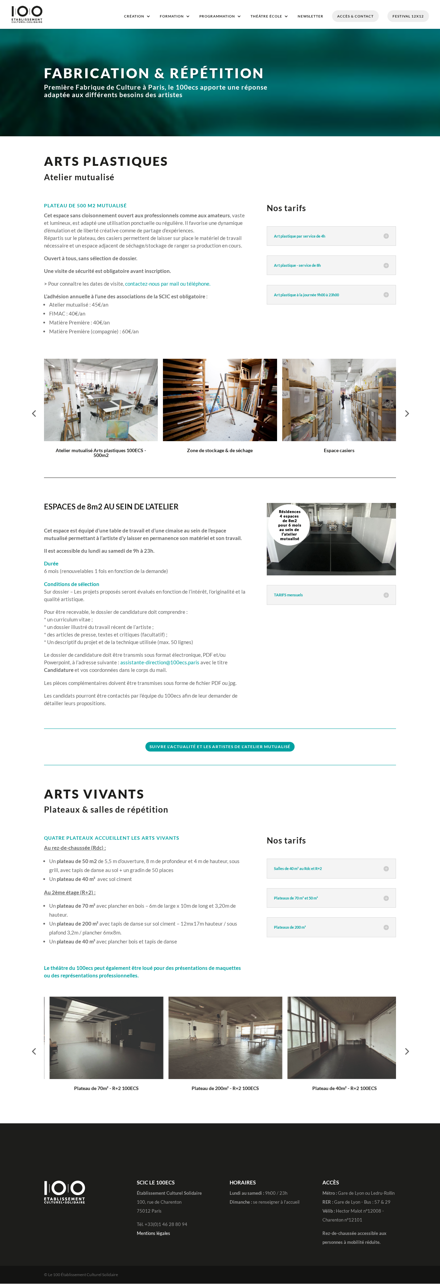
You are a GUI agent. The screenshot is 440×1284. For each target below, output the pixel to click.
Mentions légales (153, 1233)
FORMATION (172, 16)
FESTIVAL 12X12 (408, 16)
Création (134, 16)
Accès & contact (355, 16)
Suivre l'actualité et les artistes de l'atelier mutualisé (220, 746)
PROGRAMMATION (217, 16)
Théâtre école (266, 16)
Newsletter (310, 16)
